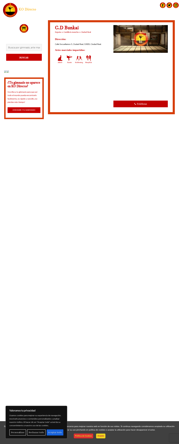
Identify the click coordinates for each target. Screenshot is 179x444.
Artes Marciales (128, 16)
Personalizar (18, 432)
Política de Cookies (83, 436)
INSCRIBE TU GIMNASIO (24, 110)
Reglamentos (154, 16)
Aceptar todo (55, 432)
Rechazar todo (36, 432)
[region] (36, 422)
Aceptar (100, 436)
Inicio (111, 16)
